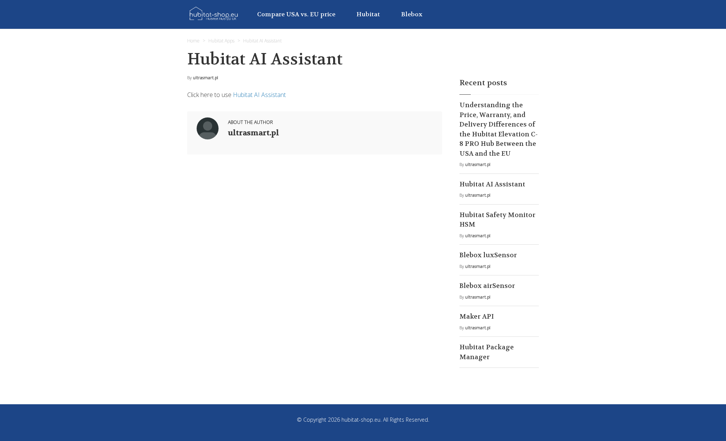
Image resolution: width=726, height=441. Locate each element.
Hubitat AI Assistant (259, 95)
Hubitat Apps (221, 41)
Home (193, 41)
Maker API (476, 316)
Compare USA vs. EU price (296, 14)
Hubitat (368, 14)
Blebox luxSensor (488, 255)
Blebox (411, 14)
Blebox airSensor (487, 285)
